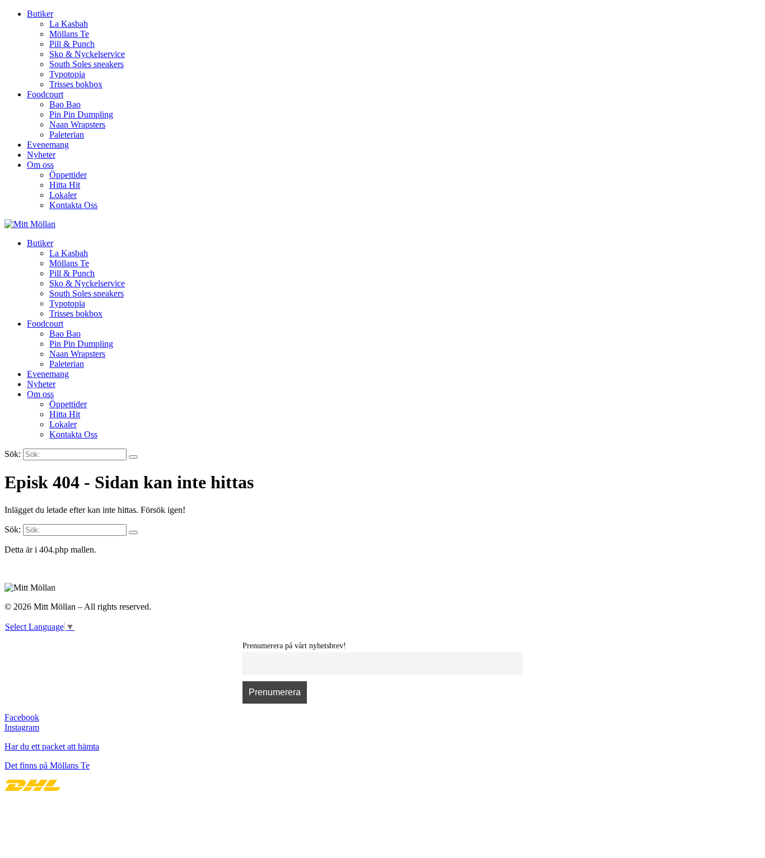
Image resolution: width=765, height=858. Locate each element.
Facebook (21, 717)
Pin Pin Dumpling (81, 114)
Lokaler (63, 195)
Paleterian (66, 134)
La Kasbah (68, 24)
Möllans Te (69, 34)
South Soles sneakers (86, 64)
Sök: (12, 454)
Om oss (40, 164)
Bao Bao (65, 104)
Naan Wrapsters (77, 124)
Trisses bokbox (75, 84)
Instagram (21, 727)
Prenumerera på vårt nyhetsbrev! (294, 645)
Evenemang (48, 144)
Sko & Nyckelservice (87, 54)
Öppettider (68, 175)
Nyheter (41, 154)
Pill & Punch (72, 44)
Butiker (40, 13)
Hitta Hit (64, 185)
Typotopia (67, 74)
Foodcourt (45, 94)
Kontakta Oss (73, 205)
